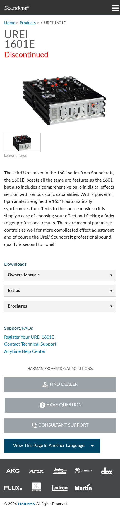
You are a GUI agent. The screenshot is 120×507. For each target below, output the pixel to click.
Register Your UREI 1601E (29, 337)
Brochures (17, 306)
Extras (14, 291)
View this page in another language (48, 445)
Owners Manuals (24, 275)
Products (28, 23)
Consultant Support (63, 425)
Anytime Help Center (24, 351)
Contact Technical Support (30, 344)
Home (9, 23)
